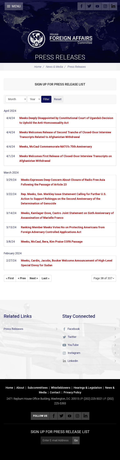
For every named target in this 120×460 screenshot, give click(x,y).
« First (10, 278)
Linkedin (113, 6)
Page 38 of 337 (103, 278)
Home (37, 66)
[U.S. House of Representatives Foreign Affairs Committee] (60, 38)
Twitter (89, 6)
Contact (55, 392)
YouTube (97, 6)
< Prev (22, 278)
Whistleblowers (60, 387)
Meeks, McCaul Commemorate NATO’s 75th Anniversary (55, 146)
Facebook (81, 6)
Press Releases (60, 57)
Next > (34, 278)
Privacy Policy (72, 392)
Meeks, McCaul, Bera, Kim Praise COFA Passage (51, 241)
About (20, 387)
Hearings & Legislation (88, 387)
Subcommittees (38, 387)
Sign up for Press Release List (60, 84)
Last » (45, 278)
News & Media (54, 66)
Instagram (105, 6)
